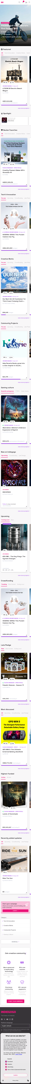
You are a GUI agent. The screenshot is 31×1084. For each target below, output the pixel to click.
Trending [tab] (4, 584)
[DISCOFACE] (14, 473)
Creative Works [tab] (20, 53)
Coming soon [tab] (5, 520)
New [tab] (12, 520)
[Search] (19, 2)
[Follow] (4, 486)
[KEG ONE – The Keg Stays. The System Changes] (14, 537)
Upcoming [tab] (10, 198)
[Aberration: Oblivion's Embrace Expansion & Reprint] (14, 408)
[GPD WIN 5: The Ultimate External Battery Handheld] (14, 730)
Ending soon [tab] (20, 584)
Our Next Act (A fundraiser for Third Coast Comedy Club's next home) (14, 301)
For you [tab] (3, 198)
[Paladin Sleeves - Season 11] (14, 666)
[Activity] (23, 2)
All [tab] (2, 53)
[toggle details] (27, 104)
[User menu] (26, 2)
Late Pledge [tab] (22, 455)
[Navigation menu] (29, 2)
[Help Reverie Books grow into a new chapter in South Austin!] (14, 344)
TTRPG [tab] (17, 391)
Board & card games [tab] (7, 391)
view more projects (23, 108)
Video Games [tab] (25, 391)
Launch (15, 910)
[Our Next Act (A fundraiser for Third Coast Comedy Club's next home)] (14, 280)
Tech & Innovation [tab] (9, 53)
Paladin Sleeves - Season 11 (13, 685)
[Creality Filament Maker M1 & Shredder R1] (14, 151)
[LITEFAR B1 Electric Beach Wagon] (14, 69)
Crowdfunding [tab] (19, 198)
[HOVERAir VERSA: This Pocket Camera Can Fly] (14, 215)
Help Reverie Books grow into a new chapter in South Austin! (14, 365)
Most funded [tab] (12, 584)
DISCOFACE (7, 492)
